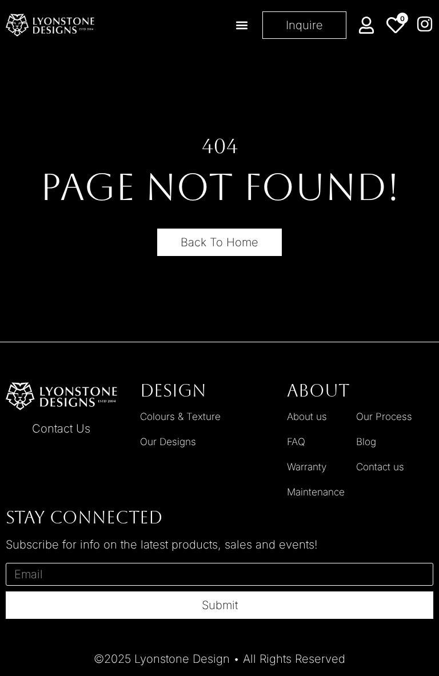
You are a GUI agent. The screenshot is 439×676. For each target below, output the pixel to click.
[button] (241, 25)
